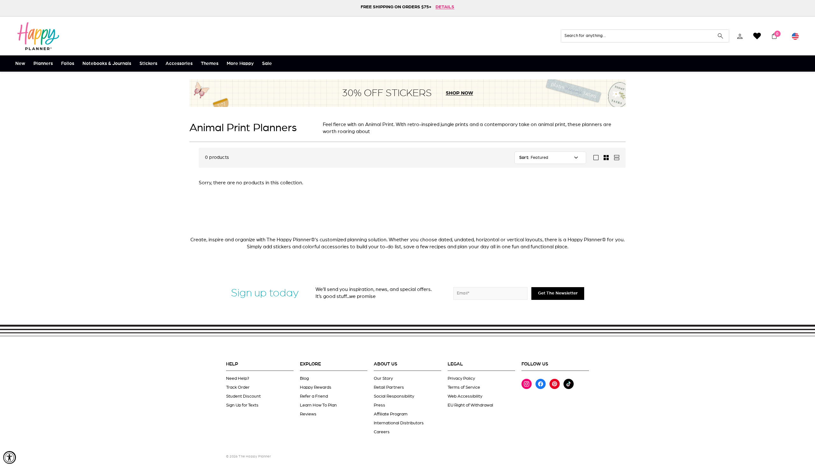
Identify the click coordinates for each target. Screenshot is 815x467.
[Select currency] (795, 36)
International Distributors (399, 423)
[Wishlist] (757, 36)
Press (379, 405)
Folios (67, 63)
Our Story (383, 378)
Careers (382, 432)
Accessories (179, 63)
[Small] (606, 157)
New (20, 63)
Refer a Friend (314, 396)
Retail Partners (389, 387)
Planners (43, 63)
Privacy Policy (461, 378)
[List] (616, 157)
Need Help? (237, 378)
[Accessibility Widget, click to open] (9, 457)
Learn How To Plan (318, 405)
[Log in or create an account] (740, 36)
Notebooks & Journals (106, 63)
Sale (267, 63)
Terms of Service (464, 387)
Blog (304, 378)
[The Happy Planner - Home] (38, 36)
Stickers (148, 63)
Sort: (524, 158)
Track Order (238, 387)
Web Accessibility (465, 396)
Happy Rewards (315, 387)
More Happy (240, 63)
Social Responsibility (394, 396)
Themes (209, 63)
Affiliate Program (391, 414)
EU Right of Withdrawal (470, 405)
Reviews (308, 414)
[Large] (596, 157)
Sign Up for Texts (242, 405)
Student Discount (243, 396)
